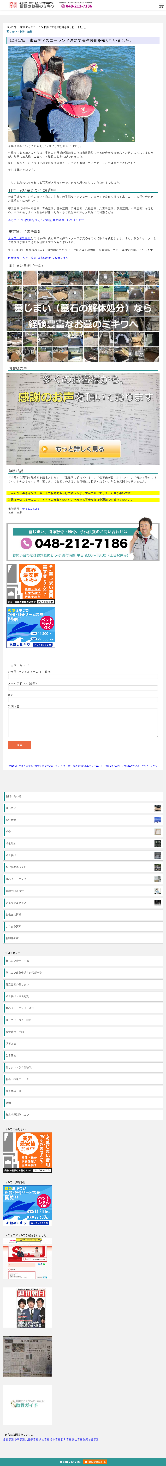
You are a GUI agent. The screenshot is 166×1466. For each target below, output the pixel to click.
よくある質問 (13, 926)
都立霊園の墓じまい (17, 984)
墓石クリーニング (16, 879)
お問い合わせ (13, 796)
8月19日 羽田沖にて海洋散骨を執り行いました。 (34, 765)
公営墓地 (11, 1055)
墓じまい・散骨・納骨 (19, 31)
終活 (8, 1102)
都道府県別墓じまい (17, 1114)
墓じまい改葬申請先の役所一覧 (24, 972)
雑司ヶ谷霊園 (91, 1439)
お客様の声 (12, 938)
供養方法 (11, 1043)
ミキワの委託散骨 (19, 238)
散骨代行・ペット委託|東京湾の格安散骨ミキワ (38, 257)
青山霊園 (77, 1439)
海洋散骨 (11, 819)
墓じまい (11, 808)
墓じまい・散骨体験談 (19, 1067)
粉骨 (8, 831)
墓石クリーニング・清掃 (20, 1008)
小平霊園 (19, 1439)
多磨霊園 (8, 1439)
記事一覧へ (66, 765)
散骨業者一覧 (13, 1091)
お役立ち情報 (13, 914)
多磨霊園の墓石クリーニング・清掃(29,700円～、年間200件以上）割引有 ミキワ (115, 765)
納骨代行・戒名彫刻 (17, 996)
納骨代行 (11, 855)
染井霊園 (66, 1439)
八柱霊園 (44, 1439)
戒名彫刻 (11, 843)
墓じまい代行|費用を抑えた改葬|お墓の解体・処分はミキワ (46, 220)
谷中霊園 (55, 1439)
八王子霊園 (31, 1439)
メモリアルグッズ (16, 902)
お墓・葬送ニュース (17, 1079)
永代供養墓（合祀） (17, 867)
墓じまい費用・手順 (17, 960)
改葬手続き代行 (15, 891)
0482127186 (31, 508)
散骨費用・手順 (15, 1032)
